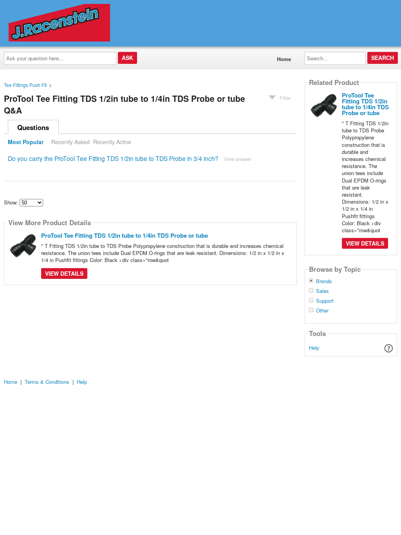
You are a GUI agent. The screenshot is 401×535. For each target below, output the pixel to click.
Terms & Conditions (47, 381)
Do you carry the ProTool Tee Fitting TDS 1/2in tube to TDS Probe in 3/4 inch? (113, 158)
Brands (324, 281)
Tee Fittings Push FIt (25, 84)
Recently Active (112, 142)
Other (322, 310)
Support (325, 301)
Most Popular (25, 142)
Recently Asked (70, 142)
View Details (64, 273)
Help (314, 347)
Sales (322, 291)
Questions (33, 127)
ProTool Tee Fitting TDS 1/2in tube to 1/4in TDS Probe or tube (124, 235)
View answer (237, 158)
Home (284, 59)
